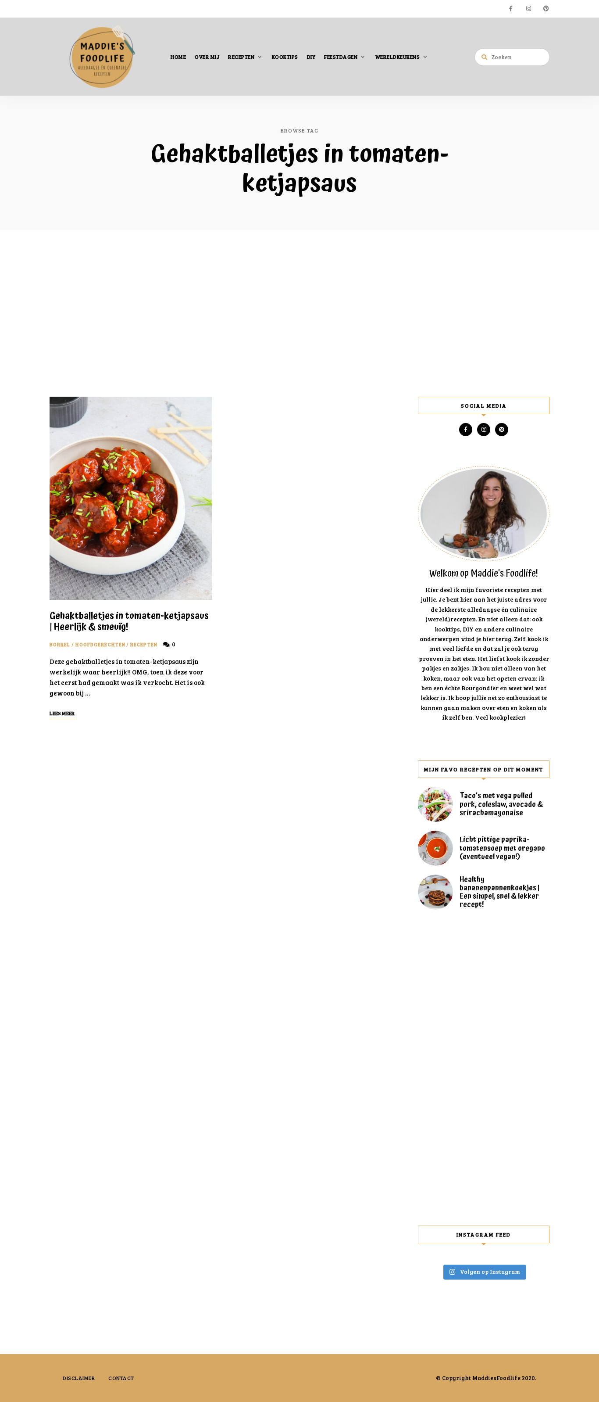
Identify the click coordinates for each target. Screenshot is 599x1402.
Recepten (241, 56)
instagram (528, 9)
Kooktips (285, 56)
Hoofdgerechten (100, 644)
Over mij (207, 56)
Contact (121, 1377)
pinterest (546, 9)
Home (178, 56)
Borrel (60, 644)
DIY (311, 56)
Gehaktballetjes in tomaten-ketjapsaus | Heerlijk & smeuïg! (129, 622)
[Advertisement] (299, 313)
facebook (511, 9)
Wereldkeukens (397, 56)
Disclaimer (79, 1377)
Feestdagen (340, 56)
